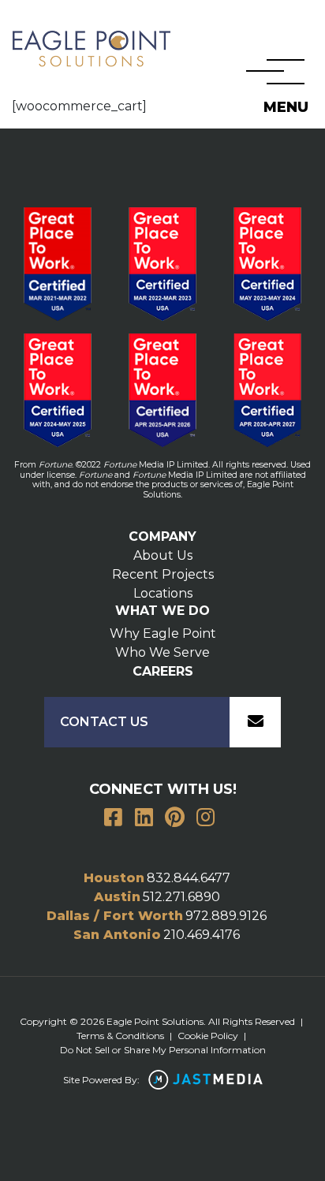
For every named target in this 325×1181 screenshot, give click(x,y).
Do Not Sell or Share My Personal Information (163, 1050)
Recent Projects (163, 574)
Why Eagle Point (163, 633)
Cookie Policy (207, 1035)
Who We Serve (162, 652)
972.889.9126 (226, 915)
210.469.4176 (201, 934)
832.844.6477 (188, 877)
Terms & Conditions (120, 1035)
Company (162, 536)
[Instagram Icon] (206, 819)
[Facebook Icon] (113, 819)
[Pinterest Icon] (175, 819)
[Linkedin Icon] (144, 819)
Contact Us (104, 721)
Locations (162, 593)
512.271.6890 (181, 896)
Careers (163, 671)
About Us (162, 555)
